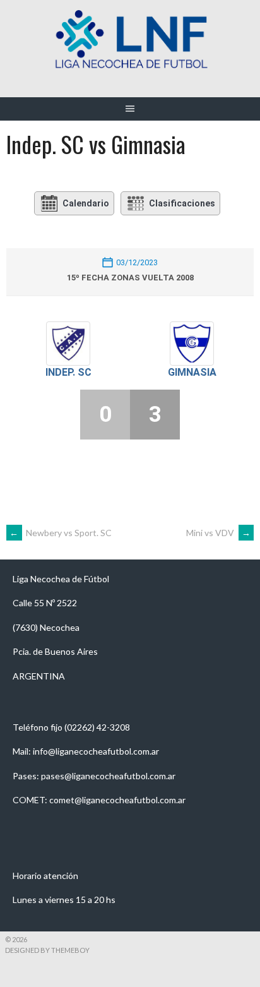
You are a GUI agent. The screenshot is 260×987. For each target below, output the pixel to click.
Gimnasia (192, 372)
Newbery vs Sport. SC (60, 532)
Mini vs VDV (218, 532)
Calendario (85, 203)
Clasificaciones (182, 203)
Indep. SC (68, 372)
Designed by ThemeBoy (47, 950)
